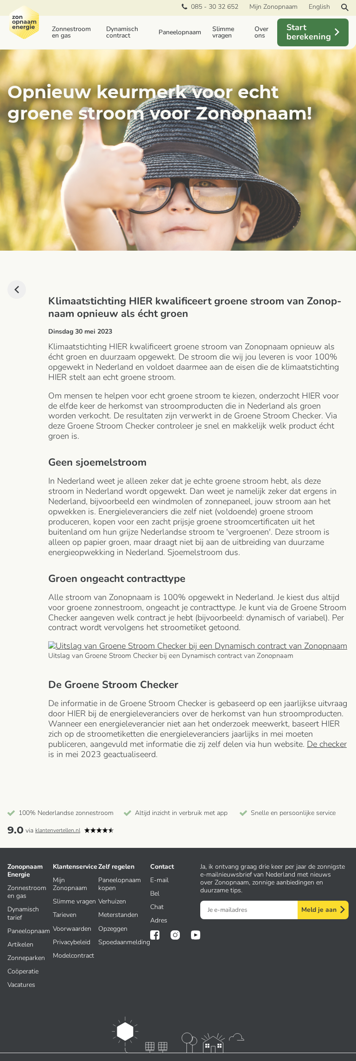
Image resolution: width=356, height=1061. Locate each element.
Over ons (261, 32)
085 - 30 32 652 (212, 7)
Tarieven (64, 914)
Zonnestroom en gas (71, 32)
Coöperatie (22, 971)
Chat (157, 907)
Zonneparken (26, 958)
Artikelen (20, 944)
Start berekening (308, 32)
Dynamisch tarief (23, 913)
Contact (162, 866)
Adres (158, 920)
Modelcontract (73, 955)
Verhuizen (112, 901)
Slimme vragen (223, 32)
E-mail (159, 880)
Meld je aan (319, 909)
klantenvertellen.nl (57, 830)
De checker (327, 744)
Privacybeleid (71, 942)
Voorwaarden (72, 928)
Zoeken (345, 7)
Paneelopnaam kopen (119, 884)
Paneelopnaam (180, 32)
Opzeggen (112, 928)
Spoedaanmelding (124, 942)
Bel (154, 893)
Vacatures (21, 984)
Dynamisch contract (122, 32)
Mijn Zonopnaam (273, 6)
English (319, 6)
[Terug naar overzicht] (16, 289)
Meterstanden (118, 914)
